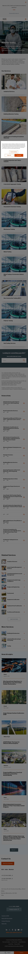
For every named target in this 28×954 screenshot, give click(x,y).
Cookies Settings (13, 151)
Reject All (9, 155)
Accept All (19, 155)
